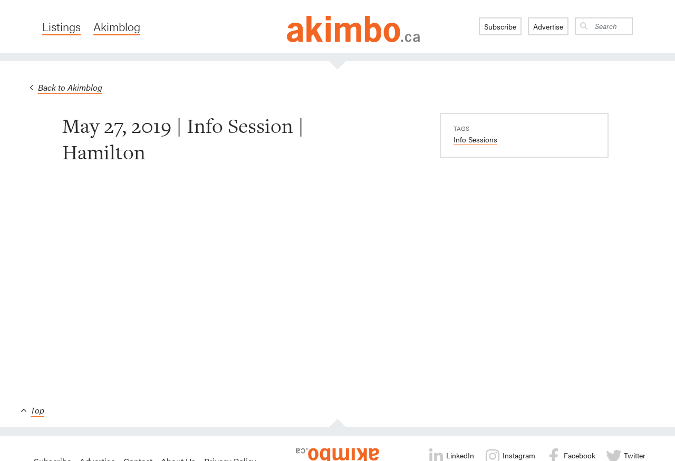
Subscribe (500, 26)
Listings (61, 26)
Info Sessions (475, 139)
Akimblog (116, 26)
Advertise (548, 26)
